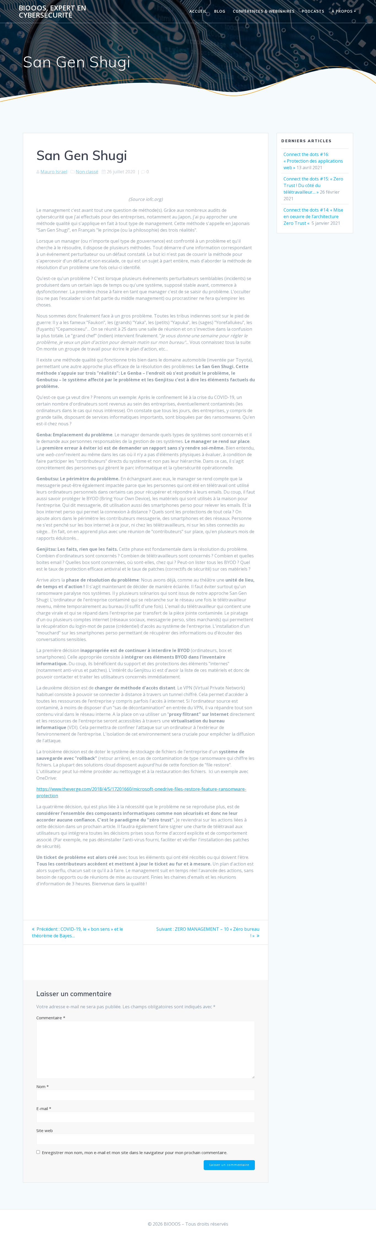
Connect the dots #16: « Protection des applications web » (313, 161)
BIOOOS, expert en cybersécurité (52, 11)
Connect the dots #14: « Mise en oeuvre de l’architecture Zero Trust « (313, 216)
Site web (44, 1130)
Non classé (87, 172)
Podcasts (313, 11)
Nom (42, 1086)
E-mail (43, 1108)
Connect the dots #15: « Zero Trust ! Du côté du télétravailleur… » (313, 185)
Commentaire (50, 1017)
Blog (219, 11)
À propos (342, 11)
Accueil (198, 11)
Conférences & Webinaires (264, 11)
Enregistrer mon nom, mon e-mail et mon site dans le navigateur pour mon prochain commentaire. (134, 1152)
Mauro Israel (53, 172)
